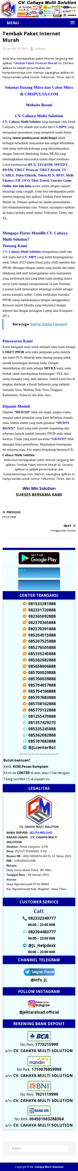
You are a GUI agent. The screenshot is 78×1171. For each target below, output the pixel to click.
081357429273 (41, 722)
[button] (40, 23)
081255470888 (41, 716)
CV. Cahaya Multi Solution (46, 1167)
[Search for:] (39, 1148)
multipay (40, 48)
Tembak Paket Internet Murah (35, 63)
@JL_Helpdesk (41, 945)
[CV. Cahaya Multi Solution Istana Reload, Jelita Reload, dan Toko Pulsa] (39, 16)
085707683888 (41, 741)
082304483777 (41, 931)
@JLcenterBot (41, 747)
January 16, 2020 (17, 48)
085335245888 (41, 728)
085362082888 (41, 735)
